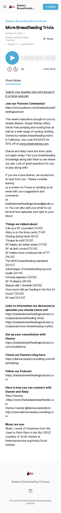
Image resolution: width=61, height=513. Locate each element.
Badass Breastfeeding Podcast (25, 7)
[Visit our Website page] (30, 491)
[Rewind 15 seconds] (9, 69)
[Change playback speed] (22, 69)
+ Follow (51, 6)
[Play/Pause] (12, 58)
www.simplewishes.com (34, 143)
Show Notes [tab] (13, 80)
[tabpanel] (30, 270)
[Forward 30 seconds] (15, 69)
